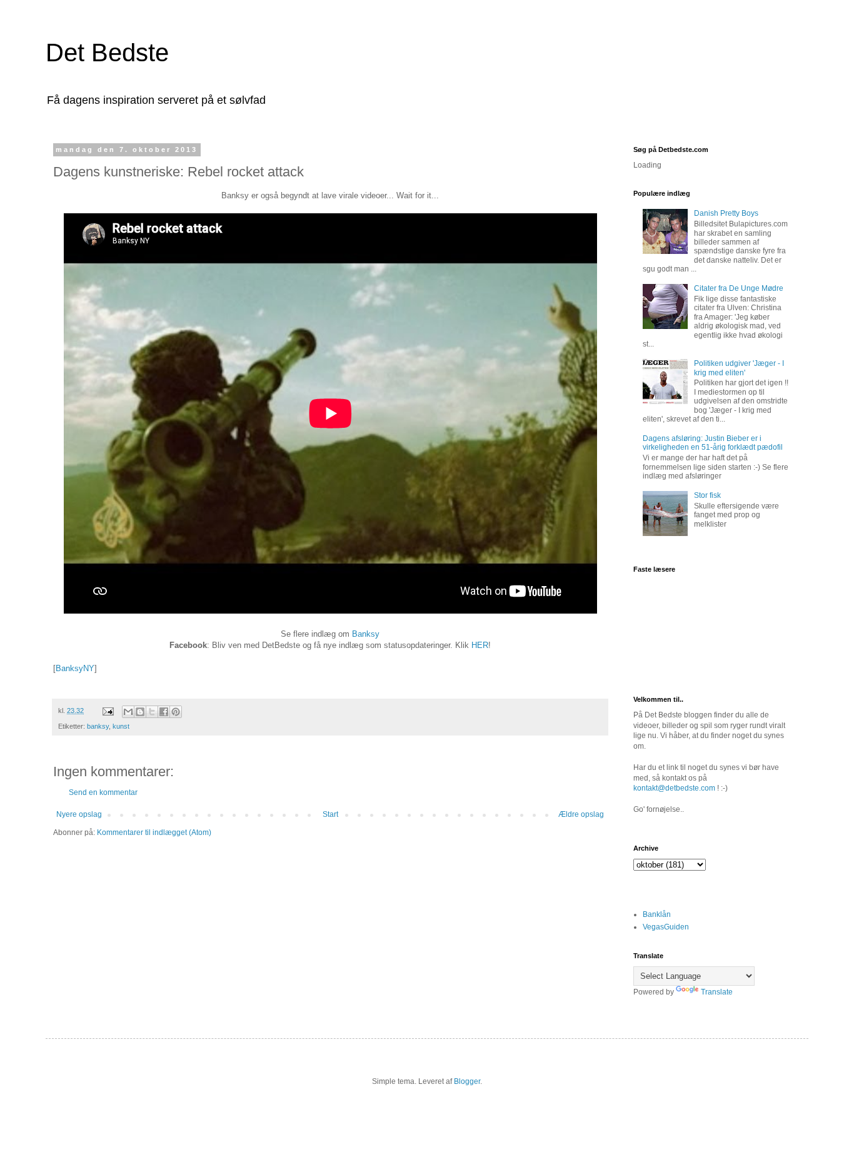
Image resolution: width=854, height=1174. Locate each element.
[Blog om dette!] (140, 712)
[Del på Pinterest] (175, 712)
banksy (98, 726)
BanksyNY (75, 668)
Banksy (365, 634)
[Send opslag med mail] (107, 710)
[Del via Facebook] (164, 712)
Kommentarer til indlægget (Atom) (154, 832)
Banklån (657, 914)
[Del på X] (152, 712)
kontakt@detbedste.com (674, 788)
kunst (121, 726)
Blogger (467, 1081)
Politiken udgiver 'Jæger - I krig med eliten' (739, 368)
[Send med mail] (128, 712)
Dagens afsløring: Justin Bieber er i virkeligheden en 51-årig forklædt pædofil (713, 443)
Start (330, 814)
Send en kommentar (103, 792)
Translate (717, 992)
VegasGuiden (666, 927)
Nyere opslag (79, 814)
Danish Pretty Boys (726, 213)
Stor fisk (707, 495)
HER (479, 645)
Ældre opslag (581, 814)
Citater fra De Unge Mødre (738, 288)
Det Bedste (107, 52)
